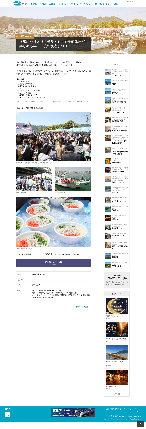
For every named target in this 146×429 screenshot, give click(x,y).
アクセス (88, 4)
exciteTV (70, 4)
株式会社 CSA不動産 (134, 416)
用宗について (37, 4)
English (130, 1)
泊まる (61, 4)
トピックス (79, 4)
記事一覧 (116, 394)
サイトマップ (135, 411)
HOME (9, 409)
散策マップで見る (81, 307)
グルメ (46, 4)
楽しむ (53, 4)
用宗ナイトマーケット (114, 316)
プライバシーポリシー (132, 409)
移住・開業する (99, 4)
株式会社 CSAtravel (119, 416)
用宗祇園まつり (111, 386)
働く (109, 4)
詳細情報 (39, 108)
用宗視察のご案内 (113, 409)
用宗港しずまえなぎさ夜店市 (116, 339)
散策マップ (117, 4)
